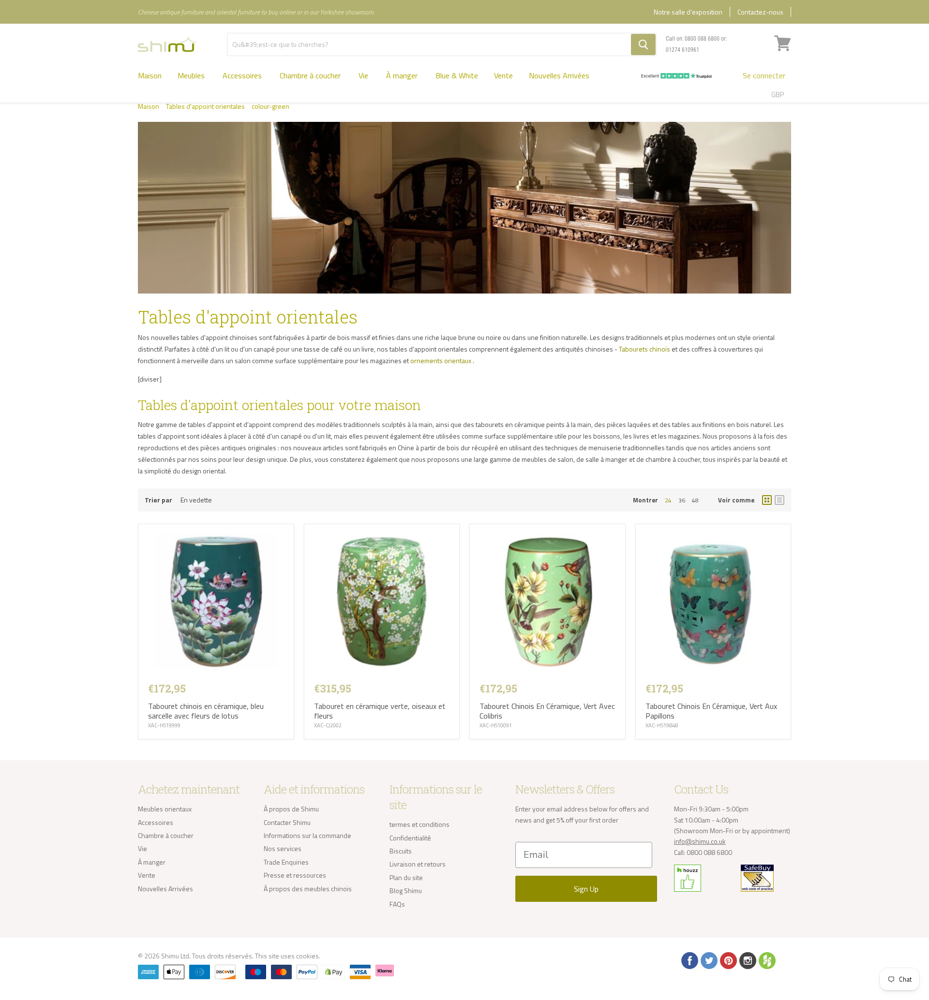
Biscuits (401, 851)
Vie (364, 75)
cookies (307, 956)
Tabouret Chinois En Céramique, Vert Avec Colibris (547, 710)
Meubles (192, 75)
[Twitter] (708, 960)
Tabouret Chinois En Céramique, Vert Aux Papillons (711, 710)
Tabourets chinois (644, 349)
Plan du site (406, 877)
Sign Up (586, 889)
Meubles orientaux (165, 809)
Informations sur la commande (307, 835)
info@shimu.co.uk (700, 841)
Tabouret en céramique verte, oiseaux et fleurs (380, 710)
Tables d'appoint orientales (205, 106)
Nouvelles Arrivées (559, 75)
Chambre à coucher (311, 75)
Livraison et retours (418, 864)
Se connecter (764, 75)
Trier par (158, 500)
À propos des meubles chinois (308, 888)
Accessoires (243, 75)
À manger (403, 75)
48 (695, 500)
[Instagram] (747, 960)
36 (681, 500)
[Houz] (766, 960)
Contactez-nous (760, 12)
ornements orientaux (440, 360)
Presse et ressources (295, 875)
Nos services (282, 848)
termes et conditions (420, 824)
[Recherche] (643, 44)
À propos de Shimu (291, 809)
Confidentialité (410, 838)
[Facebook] (689, 960)
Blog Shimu (406, 890)
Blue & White (456, 75)
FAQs (397, 904)
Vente (503, 75)
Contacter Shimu (287, 822)
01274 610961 (682, 49)
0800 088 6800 (702, 38)
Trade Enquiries (286, 862)
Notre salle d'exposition (688, 12)
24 (668, 500)
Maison (150, 75)
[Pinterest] (727, 960)
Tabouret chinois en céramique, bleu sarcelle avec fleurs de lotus (206, 710)
